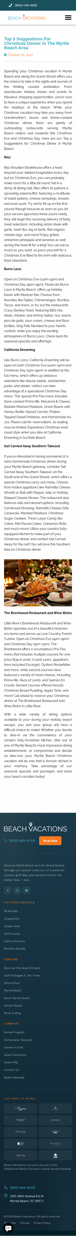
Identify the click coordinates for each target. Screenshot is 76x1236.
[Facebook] (7, 890)
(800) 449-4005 (22, 841)
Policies (25, 1223)
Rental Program (14, 1032)
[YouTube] (26, 890)
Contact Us (11, 1070)
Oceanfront (11, 918)
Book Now (50, 841)
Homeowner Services (18, 1040)
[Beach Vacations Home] (35, 827)
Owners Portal (13, 1047)
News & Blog (12, 1013)
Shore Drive (11, 983)
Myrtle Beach (12, 990)
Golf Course (12, 933)
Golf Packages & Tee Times (22, 975)
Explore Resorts (14, 941)
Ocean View (12, 926)
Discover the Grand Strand (22, 968)
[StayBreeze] (20, 1108)
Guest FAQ (11, 1062)
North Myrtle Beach (17, 998)
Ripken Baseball (14, 1077)
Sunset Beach (13, 1005)
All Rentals (11, 911)
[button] (68, 17)
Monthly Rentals (15, 948)
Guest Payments (15, 1055)
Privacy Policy (42, 1223)
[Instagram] (17, 890)
